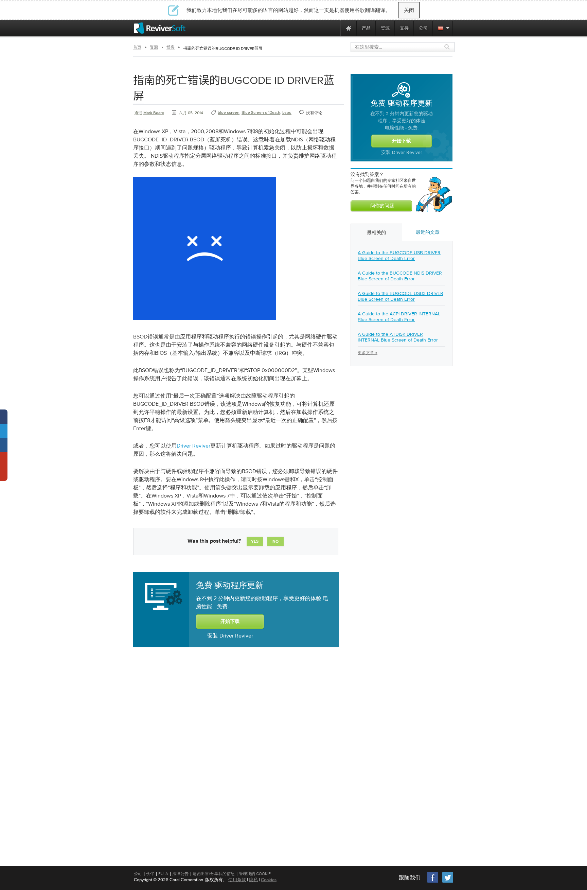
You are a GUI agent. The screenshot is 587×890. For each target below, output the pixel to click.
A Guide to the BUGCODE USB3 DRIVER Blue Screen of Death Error (400, 296)
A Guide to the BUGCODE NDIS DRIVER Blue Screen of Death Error (400, 275)
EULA (163, 873)
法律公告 (180, 873)
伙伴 (150, 873)
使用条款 (237, 879)
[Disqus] (235, 754)
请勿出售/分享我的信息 (214, 873)
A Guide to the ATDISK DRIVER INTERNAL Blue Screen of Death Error (398, 337)
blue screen (228, 112)
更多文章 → (367, 352)
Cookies (269, 879)
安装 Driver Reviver (230, 635)
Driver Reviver (193, 445)
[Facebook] (433, 882)
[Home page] (348, 28)
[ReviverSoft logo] (159, 28)
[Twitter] (447, 882)
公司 (138, 873)
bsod (286, 112)
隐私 (253, 879)
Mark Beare (153, 112)
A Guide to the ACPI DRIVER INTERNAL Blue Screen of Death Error (399, 316)
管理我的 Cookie (255, 873)
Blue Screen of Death (261, 112)
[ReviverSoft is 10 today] (333, 28)
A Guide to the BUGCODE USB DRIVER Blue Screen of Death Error (399, 255)
